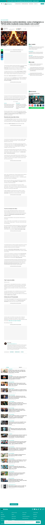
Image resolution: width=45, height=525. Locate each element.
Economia (24, 514)
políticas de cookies (22, 522)
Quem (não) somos (25, 518)
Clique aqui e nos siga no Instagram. (14, 320)
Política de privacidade (4, 520)
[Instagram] (32, 509)
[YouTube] (34, 509)
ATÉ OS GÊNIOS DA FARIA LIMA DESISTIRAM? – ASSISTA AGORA (28, 1)
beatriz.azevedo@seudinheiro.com (12, 343)
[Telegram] (40, 509)
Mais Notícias (14, 504)
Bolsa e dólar (24, 512)
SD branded (35, 516)
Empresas (2, 514)
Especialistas (3, 516)
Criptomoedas (35, 512)
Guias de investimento (26, 516)
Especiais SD (14, 516)
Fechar (38, 522)
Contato (34, 518)
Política (13, 514)
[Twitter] (42, 509)
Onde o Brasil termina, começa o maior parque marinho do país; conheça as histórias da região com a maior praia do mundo (9, 106)
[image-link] (4, 371)
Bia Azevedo (6, 28)
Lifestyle (13, 520)
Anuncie (2, 518)
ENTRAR (42, 3)
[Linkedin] (36, 509)
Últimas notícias (14, 512)
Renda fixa (35, 514)
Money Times (14, 518)
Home (2, 512)
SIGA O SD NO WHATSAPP (37, 107)
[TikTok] (38, 509)
